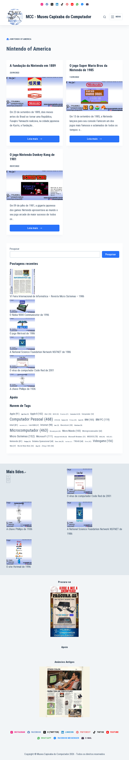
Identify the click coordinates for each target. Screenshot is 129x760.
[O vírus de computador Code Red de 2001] (95, 481)
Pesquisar (14, 248)
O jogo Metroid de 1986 (22, 333)
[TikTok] (62, 4)
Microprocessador (92, 431)
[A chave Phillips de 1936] (34, 514)
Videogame (103, 441)
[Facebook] (47, 4)
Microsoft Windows (77, 437)
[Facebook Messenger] (82, 4)
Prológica (27, 441)
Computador (88, 414)
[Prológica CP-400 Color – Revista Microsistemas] (64, 691)
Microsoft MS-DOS (60, 437)
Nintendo (16, 441)
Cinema (64, 414)
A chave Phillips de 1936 (23, 389)
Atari (48, 414)
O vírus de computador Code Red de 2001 (32, 370)
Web (13, 446)
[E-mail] (87, 4)
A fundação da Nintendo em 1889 (33, 66)
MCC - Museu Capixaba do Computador (58, 16)
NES (109, 437)
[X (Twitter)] (52, 4)
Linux (56, 425)
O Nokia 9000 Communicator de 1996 (29, 314)
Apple (14, 413)
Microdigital (55, 431)
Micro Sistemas (22, 436)
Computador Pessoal (31, 419)
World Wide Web (25, 446)
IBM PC (103, 419)
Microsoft (44, 436)
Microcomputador (29, 430)
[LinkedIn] (57, 4)
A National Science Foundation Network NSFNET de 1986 (40, 352)
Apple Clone (25, 414)
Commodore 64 (75, 414)
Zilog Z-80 (48, 446)
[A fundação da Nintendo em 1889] (34, 92)
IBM (89, 419)
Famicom (64, 420)
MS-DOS (92, 436)
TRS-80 (78, 441)
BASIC (56, 414)
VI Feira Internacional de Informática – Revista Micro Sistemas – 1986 (47, 296)
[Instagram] (42, 4)
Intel (14, 425)
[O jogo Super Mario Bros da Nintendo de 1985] (94, 96)
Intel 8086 (23, 425)
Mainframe (78, 425)
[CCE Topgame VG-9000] (64, 611)
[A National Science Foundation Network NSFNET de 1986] (95, 514)
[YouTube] (72, 4)
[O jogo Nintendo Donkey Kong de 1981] (34, 185)
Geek (80, 420)
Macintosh (66, 425)
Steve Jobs (59, 441)
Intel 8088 (34, 425)
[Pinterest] (67, 4)
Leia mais (36, 139)
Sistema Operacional (42, 441)
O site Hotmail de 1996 (18, 566)
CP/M (57, 420)
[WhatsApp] (77, 4)
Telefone (68, 441)
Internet (46, 424)
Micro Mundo (71, 430)
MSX (102, 437)
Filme (73, 420)
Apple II (36, 413)
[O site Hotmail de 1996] (34, 552)
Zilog (37, 446)
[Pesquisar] (104, 17)
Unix (88, 441)
